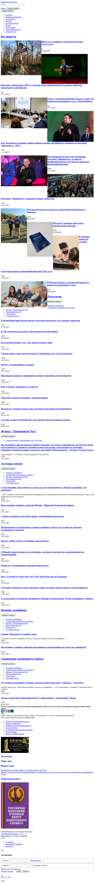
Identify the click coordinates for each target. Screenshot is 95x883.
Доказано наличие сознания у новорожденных (24, 397)
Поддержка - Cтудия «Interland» (14, 836)
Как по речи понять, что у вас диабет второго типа (26, 342)
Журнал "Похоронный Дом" (17, 310)
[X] (12, 711)
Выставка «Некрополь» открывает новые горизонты (28, 198)
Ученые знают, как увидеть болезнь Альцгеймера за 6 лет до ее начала (36, 353)
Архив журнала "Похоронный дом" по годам (24, 440)
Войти (3, 8)
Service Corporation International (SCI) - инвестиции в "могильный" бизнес (38, 698)
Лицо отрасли (11, 32)
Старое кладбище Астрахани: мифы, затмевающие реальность (32, 516)
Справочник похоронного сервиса (61, 308)
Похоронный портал (9, 2)
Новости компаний (13, 724)
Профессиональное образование (18, 726)
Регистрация (36, 861)
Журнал (9, 21)
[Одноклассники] (5, 711)
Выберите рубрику (55, 301)
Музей (8, 25)
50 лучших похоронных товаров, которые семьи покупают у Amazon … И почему (42, 682)
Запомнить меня (40, 865)
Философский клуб (13, 30)
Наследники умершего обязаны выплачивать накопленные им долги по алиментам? (44, 647)
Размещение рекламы (14, 844)
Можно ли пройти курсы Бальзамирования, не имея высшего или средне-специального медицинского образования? (47, 772)
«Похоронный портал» (10, 834)
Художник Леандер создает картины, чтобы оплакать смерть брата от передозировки (44, 587)
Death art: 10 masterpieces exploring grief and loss (25, 565)
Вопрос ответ (7, 766)
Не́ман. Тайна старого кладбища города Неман (25, 541)
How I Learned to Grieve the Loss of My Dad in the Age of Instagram (34, 576)
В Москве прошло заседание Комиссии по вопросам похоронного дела (68, 283)
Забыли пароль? (7, 871)
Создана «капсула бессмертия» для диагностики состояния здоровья (35, 420)
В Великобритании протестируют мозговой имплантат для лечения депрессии (40, 320)
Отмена (25, 871)
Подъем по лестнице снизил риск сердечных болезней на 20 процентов (36, 409)
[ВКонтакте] (2, 711)
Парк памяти (11, 27)
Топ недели (6, 756)
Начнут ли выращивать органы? (18, 364)
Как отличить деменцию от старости (19, 387)
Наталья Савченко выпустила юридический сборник (68, 224)
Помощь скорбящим (13, 17)
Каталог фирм (11, 732)
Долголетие (10, 19)
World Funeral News (11, 779)
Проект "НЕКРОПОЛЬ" (15, 734)
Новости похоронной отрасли (17, 721)
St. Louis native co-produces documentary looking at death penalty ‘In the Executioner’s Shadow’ (47, 598)
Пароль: (6, 865)
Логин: (5, 861)
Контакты (9, 846)
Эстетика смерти (12, 23)
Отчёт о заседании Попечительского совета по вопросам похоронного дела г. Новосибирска (70, 100)
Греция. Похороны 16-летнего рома (19, 634)
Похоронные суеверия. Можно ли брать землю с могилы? (24, 770)
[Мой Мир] (8, 711)
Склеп (3, 774)
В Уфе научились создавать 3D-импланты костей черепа (29, 331)
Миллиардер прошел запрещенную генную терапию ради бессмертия (36, 375)
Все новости (8, 36)
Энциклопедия (11, 728)
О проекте (10, 842)
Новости (9, 15)
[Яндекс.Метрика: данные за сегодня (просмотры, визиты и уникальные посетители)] (6, 876)
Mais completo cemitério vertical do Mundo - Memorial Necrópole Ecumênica (37, 505)
